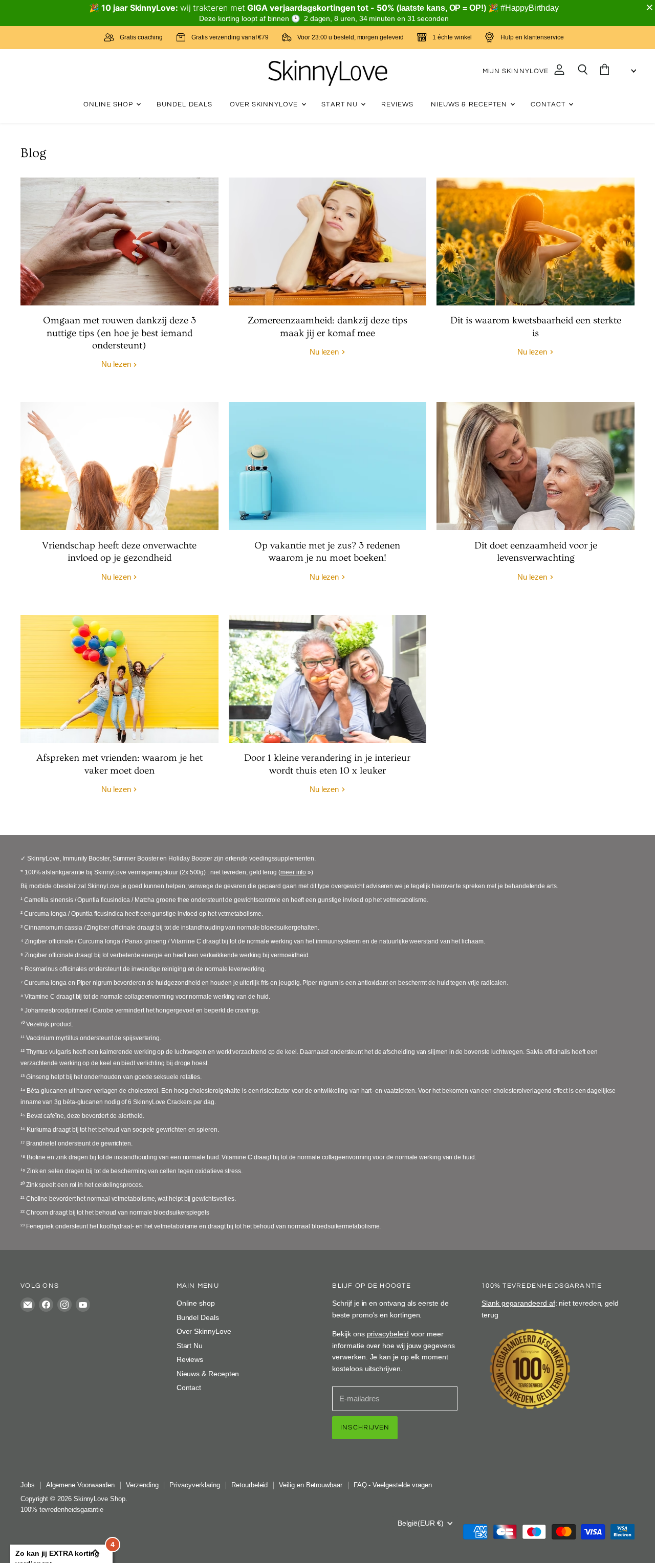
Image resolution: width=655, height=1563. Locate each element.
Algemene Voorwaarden (80, 1485)
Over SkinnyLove (265, 104)
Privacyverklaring (194, 1485)
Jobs (27, 1485)
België (421, 1523)
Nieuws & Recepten (470, 104)
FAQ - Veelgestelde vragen (393, 1485)
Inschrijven (364, 1427)
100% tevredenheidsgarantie (61, 1509)
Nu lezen (117, 364)
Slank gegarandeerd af (518, 1303)
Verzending (142, 1485)
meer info (293, 872)
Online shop (109, 104)
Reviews (397, 104)
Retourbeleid (249, 1485)
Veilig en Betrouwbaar (310, 1485)
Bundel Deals (184, 104)
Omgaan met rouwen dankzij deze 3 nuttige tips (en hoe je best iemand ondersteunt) (119, 333)
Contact (549, 104)
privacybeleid (388, 1334)
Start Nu (340, 104)
